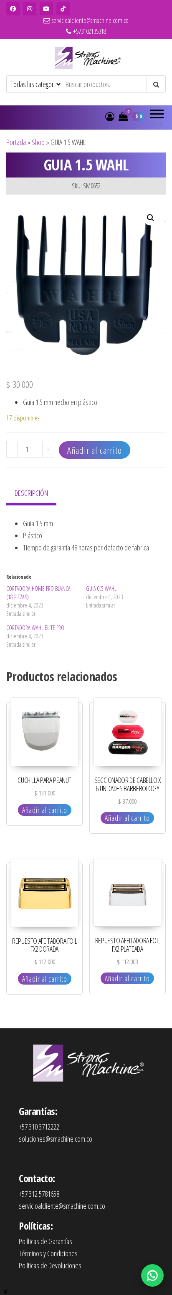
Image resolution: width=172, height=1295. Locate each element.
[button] (150, 217)
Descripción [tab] (31, 493)
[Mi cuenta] (109, 116)
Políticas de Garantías (45, 1241)
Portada (16, 142)
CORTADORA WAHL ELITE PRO (35, 628)
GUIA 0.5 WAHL (101, 588)
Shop (38, 142)
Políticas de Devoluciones (50, 1265)
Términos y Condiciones (48, 1253)
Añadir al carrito (94, 450)
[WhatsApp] (152, 1275)
